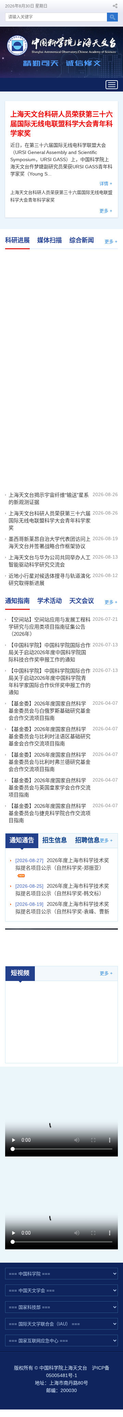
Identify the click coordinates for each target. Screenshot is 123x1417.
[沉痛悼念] (61, 943)
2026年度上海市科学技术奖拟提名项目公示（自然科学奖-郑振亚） (62, 864)
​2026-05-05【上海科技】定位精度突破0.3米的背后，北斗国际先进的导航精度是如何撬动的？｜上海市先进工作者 (61, 1012)
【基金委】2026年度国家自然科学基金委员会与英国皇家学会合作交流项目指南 (50, 787)
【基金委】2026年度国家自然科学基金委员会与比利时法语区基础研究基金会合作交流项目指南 (50, 736)
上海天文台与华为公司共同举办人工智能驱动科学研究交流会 (50, 561)
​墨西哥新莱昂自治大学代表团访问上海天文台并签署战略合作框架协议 (61, 444)
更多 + (105, 210)
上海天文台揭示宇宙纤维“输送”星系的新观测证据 (61, 275)
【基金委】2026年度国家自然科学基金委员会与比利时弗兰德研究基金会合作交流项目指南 (50, 762)
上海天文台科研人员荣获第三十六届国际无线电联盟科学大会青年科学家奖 (61, 124)
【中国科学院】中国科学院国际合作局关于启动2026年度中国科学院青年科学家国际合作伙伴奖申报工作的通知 (50, 681)
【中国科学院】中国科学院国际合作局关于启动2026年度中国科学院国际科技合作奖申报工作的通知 (50, 652)
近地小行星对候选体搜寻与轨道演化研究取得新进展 (50, 579)
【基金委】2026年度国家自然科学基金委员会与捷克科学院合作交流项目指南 (50, 813)
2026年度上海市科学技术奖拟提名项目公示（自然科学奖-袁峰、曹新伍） (62, 911)
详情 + (105, 183)
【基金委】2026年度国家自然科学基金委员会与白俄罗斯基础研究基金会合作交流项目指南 (50, 711)
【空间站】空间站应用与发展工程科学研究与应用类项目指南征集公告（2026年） (50, 627)
